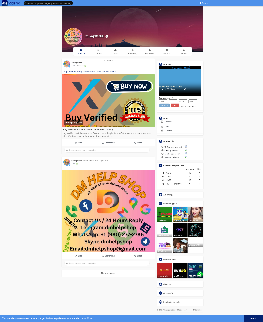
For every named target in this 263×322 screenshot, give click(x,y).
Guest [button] (204, 3)
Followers (168, 259)
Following (168, 203)
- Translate (79, 65)
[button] (49, 3)
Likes (165, 284)
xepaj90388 (95, 36)
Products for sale (171, 302)
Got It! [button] (253, 318)
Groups (167, 293)
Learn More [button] (86, 318)
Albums (167, 195)
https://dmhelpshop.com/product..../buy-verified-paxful (90, 71)
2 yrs (73, 65)
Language (199, 310)
